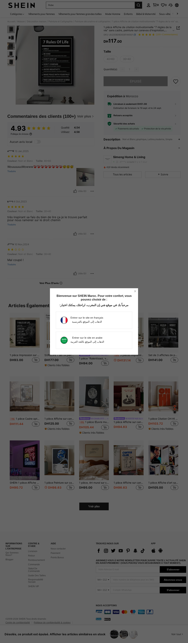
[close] (135, 291)
